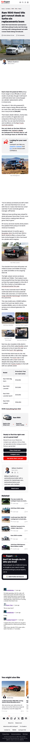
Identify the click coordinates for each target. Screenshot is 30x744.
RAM (13, 8)
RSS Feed (25, 734)
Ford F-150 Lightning (15, 350)
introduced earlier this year (10, 286)
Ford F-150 (16, 357)
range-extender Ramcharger (11, 296)
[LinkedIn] (22, 718)
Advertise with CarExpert (10, 726)
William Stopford (13, 62)
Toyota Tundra (16, 364)
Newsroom (18, 723)
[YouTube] (4, 718)
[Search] (23, 2)
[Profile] (25, 2)
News (19, 8)
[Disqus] (15, 608)
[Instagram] (11, 718)
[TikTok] (15, 718)
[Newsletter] (20, 2)
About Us (10, 723)
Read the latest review (20, 424)
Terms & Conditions (16, 734)
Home (3, 8)
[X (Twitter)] (19, 718)
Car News (8, 8)
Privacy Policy (5, 734)
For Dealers (23, 726)
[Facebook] (8, 718)
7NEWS (14, 730)
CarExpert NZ (22, 730)
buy (11, 148)
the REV (21, 346)
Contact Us (7, 730)
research (12, 146)
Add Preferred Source (16, 576)
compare (19, 146)
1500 (16, 8)
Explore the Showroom (6, 424)
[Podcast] (26, 718)
